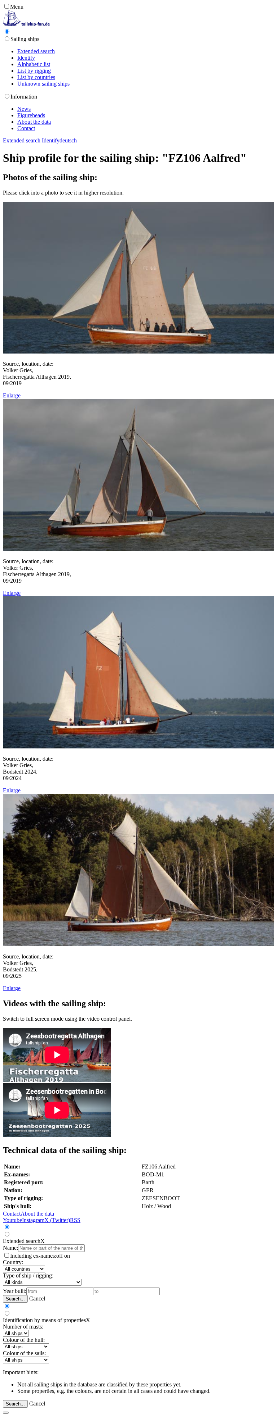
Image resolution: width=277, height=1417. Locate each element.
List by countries (36, 77)
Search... (15, 1299)
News (24, 109)
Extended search (36, 51)
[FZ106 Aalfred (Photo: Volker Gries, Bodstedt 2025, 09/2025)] (138, 944)
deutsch (68, 140)
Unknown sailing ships (43, 84)
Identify (26, 58)
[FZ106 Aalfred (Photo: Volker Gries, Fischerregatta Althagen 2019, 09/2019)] (138, 351)
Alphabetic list (33, 64)
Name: (10, 1248)
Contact (26, 128)
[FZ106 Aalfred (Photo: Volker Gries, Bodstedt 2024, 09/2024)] (138, 746)
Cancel (37, 1298)
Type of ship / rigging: (28, 1275)
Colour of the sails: (24, 1353)
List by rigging (34, 71)
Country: (13, 1262)
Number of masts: (23, 1326)
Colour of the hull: (24, 1340)
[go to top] (6, 1413)
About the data (34, 122)
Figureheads (31, 115)
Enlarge (12, 395)
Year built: (14, 1291)
